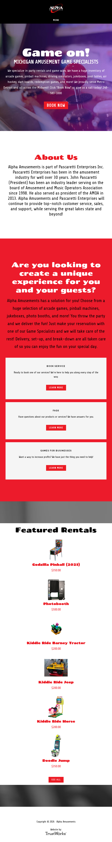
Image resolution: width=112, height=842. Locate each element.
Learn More (56, 387)
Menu (56, 20)
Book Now (56, 105)
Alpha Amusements (56, 8)
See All (56, 779)
